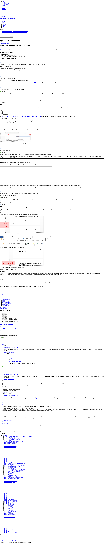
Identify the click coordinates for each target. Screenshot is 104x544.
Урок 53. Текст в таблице (9, 487)
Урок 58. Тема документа (9, 492)
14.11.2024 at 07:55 (7, 404)
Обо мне (3, 2)
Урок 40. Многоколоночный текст (10, 475)
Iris (2, 381)
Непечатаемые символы (6, 302)
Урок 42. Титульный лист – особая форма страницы (13, 477)
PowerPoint (4, 21)
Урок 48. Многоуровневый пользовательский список (14, 483)
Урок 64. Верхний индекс (9, 498)
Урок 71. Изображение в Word (9, 505)
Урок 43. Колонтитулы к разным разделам (12, 478)
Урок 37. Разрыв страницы (9, 472)
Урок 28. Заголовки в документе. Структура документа (14, 463)
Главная (3, 1)
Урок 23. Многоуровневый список (10, 458)
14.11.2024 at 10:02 (14, 414)
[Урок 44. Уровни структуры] (4, 330)
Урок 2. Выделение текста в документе (11, 438)
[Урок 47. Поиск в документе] (9, 322)
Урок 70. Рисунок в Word (9, 504)
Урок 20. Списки (7, 455)
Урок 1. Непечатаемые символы (10, 437)
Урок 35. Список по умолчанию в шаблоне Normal (13, 470)
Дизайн (3, 25)
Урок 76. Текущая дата (8, 510)
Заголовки (4, 300)
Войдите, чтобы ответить (7, 344)
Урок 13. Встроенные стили (9, 449)
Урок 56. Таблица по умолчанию (10, 490)
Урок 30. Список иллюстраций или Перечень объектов (14, 465)
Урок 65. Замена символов (9, 499)
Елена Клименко (7, 347)
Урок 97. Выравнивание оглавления (11, 530)
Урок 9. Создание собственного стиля (11, 445)
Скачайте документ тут (4, 49)
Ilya (2, 404)
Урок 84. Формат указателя (9, 518)
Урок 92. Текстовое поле (8, 525)
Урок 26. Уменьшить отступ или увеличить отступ (13, 461)
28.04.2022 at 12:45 (14, 374)
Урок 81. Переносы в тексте (9, 515)
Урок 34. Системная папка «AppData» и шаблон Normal (13, 328)
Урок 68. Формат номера (8, 502)
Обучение (6, 4)
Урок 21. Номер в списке (9, 456)
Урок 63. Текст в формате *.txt (9, 497)
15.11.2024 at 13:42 (7, 423)
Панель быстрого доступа (7, 303)
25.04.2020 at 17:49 (14, 347)
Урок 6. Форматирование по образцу (11, 442)
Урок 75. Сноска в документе (9, 509)
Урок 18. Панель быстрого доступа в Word (12, 453)
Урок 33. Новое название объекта (10, 468)
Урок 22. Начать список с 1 (9, 457)
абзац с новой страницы (6, 297)
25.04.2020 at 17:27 (7, 339)
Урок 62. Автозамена (8, 496)
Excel (3, 22)
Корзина (3, 8)
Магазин (3, 6)
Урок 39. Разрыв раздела (8, 474)
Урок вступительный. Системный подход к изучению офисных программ (18, 436)
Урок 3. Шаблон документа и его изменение (12, 439)
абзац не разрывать (5, 296)
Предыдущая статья (3, 307)
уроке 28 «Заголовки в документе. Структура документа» (12, 116)
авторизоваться (19, 431)
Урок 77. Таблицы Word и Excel (10, 511)
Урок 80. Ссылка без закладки (9, 514)
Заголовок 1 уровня (5, 301)
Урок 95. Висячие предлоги (9, 528)
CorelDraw (4, 24)
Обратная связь (5, 7)
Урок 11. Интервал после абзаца (10, 447)
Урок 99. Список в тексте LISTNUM (11, 532)
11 (8, 43)
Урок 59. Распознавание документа (10, 493)
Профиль (4, 9)
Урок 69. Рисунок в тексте (9, 503)
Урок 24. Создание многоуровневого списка (12, 459)
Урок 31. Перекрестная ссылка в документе (12, 466)
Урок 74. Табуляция (8, 508)
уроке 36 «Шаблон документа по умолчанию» (32, 116)
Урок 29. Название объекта (9, 464)
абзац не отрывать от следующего (8, 295)
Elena (1, 43)
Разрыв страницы (5, 304)
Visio (3, 23)
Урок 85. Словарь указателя (9, 519)
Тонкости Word (5, 43)
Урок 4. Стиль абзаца (8, 440)
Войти (5, 10)
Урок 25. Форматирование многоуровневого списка (14, 460)
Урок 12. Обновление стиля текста (10, 448)
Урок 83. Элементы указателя (9, 517)
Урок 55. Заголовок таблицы (9, 489)
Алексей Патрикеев (5, 537)
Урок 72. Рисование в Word (9, 506)
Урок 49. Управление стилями (9, 484)
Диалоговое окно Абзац (6, 299)
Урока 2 (35, 82)
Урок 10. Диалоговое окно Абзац (10, 446)
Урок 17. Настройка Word (9, 452)
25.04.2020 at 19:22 (18, 361)
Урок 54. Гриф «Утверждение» (10, 488)
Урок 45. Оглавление (8, 480)
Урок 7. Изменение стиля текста (10, 443)
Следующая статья (3, 308)
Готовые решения (5, 26)
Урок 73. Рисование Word (9, 507)
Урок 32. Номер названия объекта (10, 467)
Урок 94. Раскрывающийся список (10, 527)
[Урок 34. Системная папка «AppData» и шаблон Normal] (6, 326)
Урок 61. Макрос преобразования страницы (12, 495)
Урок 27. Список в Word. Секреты (10, 462)
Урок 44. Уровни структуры (6, 333)
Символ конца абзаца (6, 305)
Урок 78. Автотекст (8, 512)
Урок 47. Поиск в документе (6, 324)
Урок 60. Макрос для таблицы (9, 494)
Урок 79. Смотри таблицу (9, 513)
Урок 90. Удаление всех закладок (10, 523)
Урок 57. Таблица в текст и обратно (11, 491)
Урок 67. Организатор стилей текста (11, 501)
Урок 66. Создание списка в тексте (10, 500)
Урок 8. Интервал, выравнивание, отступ (12, 444)
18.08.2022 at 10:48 (14, 395)
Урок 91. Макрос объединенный (10, 524)
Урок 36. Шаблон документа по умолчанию (12, 471)
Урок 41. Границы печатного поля (10, 476)
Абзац (3, 294)
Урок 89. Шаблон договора (9, 522)
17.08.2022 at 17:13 (6, 381)
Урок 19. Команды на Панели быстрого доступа (13, 454)
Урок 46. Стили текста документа (10, 481)
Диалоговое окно (5, 298)
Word (3, 20)
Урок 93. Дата (6, 526)
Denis (3, 339)
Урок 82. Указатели (7, 516)
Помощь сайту (5, 5)
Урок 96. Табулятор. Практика (9, 529)
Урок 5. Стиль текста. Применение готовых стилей (13, 441)
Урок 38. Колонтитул (8, 473)
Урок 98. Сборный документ (9, 531)
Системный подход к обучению (24, 107)
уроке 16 (8, 93)
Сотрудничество (7, 3)
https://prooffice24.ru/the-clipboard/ (40, 398)
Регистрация (6, 11)
